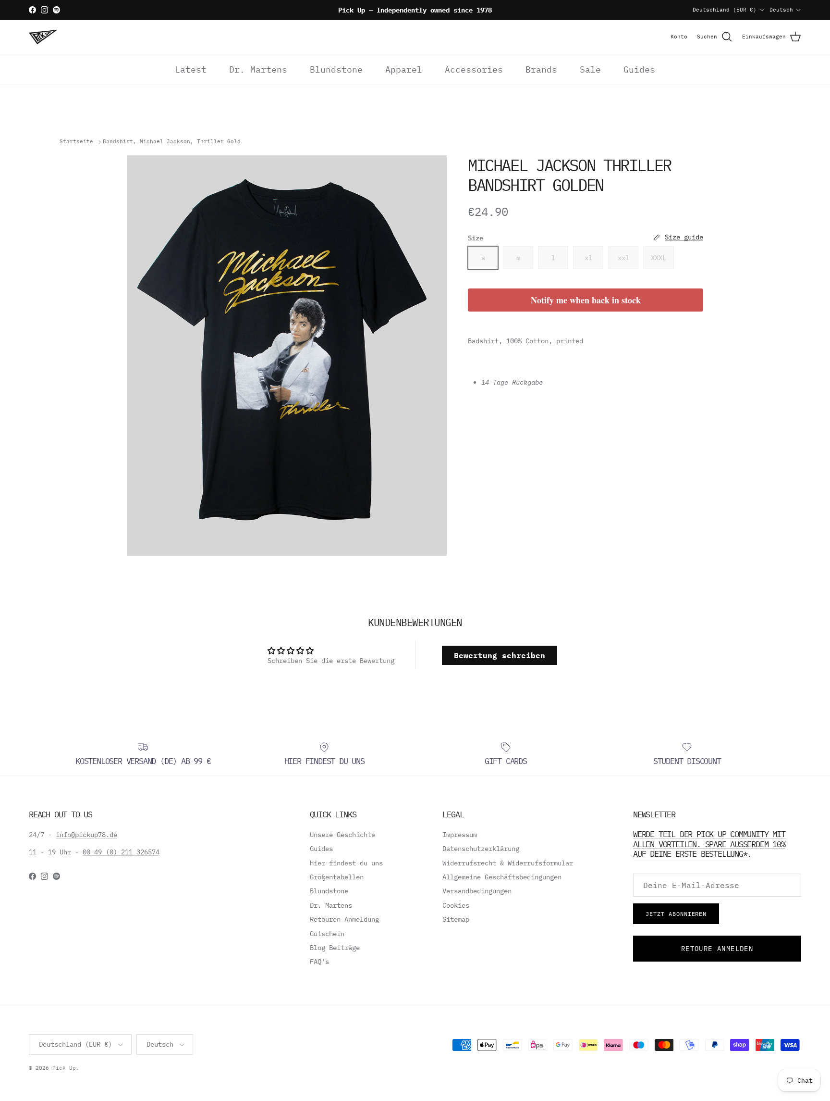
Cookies (455, 905)
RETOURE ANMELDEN (717, 948)
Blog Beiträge (335, 947)
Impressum (459, 834)
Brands (541, 69)
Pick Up (64, 1067)
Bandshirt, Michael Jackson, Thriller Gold (172, 141)
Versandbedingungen (477, 891)
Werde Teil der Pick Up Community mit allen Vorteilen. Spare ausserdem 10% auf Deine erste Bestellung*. (709, 843)
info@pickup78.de (86, 834)
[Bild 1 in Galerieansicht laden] (287, 355)
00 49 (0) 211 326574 (121, 852)
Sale (590, 69)
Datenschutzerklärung (480, 848)
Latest (191, 69)
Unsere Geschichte (342, 834)
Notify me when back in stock (586, 300)
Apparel (403, 69)
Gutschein (327, 933)
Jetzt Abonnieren (676, 913)
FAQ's (319, 961)
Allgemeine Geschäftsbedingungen (501, 877)
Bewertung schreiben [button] (499, 655)
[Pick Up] (43, 37)
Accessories (474, 69)
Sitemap (455, 919)
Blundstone (336, 69)
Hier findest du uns (346, 863)
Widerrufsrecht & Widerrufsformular (507, 863)
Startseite (76, 141)
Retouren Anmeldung (344, 919)
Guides (639, 69)
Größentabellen (337, 877)
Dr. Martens (258, 69)
